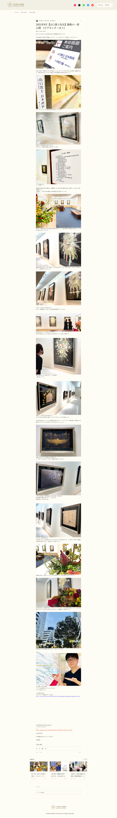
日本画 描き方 (24, 12)
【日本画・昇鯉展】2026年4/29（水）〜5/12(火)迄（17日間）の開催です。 (58, 775)
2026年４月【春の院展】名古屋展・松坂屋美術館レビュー (78, 775)
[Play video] (58, 708)
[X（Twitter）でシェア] (39, 748)
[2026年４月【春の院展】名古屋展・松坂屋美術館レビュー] (78, 766)
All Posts (16, 12)
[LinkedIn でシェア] (42, 748)
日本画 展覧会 (32, 12)
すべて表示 (85, 759)
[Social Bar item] (75, 5)
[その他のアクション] (80, 20)
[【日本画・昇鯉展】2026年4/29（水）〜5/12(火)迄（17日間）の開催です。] (58, 766)
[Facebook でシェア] (36, 748)
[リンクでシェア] (45, 748)
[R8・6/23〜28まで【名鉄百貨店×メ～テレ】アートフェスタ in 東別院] (39, 766)
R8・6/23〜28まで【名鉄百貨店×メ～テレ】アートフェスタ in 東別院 (38, 775)
